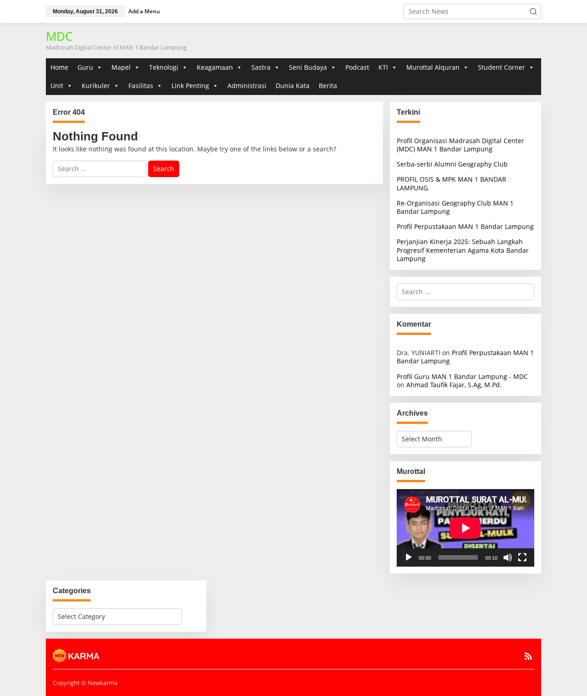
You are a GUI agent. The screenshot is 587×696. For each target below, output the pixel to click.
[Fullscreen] (522, 557)
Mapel (121, 67)
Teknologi (163, 67)
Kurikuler (96, 85)
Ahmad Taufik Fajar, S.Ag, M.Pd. (454, 384)
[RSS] (528, 656)
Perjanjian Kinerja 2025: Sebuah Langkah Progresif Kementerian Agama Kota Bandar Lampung (463, 249)
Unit (56, 85)
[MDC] (76, 655)
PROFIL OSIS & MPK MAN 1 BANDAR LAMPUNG (451, 183)
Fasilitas (140, 85)
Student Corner (501, 67)
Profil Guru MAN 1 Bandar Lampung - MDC (462, 376)
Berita (328, 85)
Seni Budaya (308, 67)
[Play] (408, 557)
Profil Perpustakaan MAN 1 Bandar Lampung (465, 226)
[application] (465, 528)
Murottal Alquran (433, 67)
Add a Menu (144, 11)
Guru (85, 67)
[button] (533, 11)
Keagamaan (215, 67)
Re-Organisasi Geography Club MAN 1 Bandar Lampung (455, 207)
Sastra (261, 67)
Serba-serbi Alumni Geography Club (452, 164)
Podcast (357, 67)
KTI (383, 67)
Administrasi (246, 85)
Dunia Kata (293, 85)
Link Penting (190, 85)
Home (59, 67)
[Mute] (507, 557)
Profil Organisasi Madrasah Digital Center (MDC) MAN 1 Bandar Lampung (460, 144)
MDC (59, 36)
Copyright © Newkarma (85, 683)
